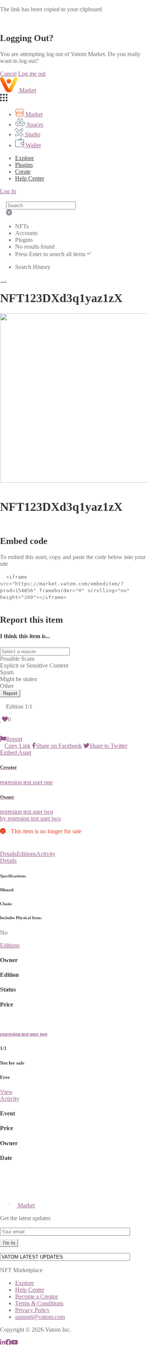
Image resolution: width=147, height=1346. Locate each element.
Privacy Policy (32, 1310)
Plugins (24, 165)
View (6, 1092)
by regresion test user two (30, 818)
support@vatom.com (40, 1317)
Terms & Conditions (39, 1303)
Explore (24, 158)
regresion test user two (23, 1034)
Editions (26, 854)
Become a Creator (36, 1296)
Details (8, 854)
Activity (45, 854)
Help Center (29, 1289)
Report (10, 693)
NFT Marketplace (21, 1270)
